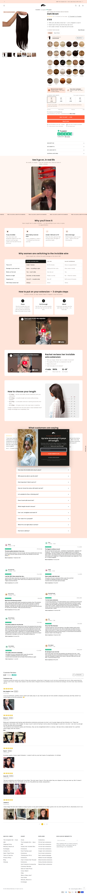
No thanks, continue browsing (53, 457)
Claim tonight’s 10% (53, 453)
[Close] (67, 431)
